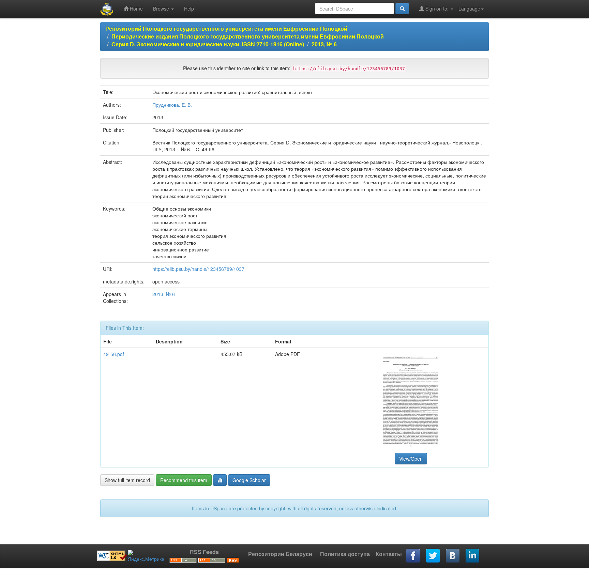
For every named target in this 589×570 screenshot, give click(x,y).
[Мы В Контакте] (453, 556)
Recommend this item (183, 480)
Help (189, 8)
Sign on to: (437, 8)
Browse (161, 8)
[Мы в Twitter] (433, 556)
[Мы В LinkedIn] (473, 556)
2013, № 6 (324, 44)
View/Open (411, 458)
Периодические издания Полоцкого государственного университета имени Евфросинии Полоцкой (247, 36)
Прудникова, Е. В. (172, 104)
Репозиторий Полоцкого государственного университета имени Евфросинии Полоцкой (226, 28)
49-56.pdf (113, 354)
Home (136, 8)
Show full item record (127, 480)
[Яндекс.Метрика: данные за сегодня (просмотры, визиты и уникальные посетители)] (146, 556)
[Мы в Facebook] (413, 556)
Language (469, 8)
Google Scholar (249, 480)
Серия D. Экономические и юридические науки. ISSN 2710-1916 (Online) (207, 44)
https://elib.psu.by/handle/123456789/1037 (198, 268)
